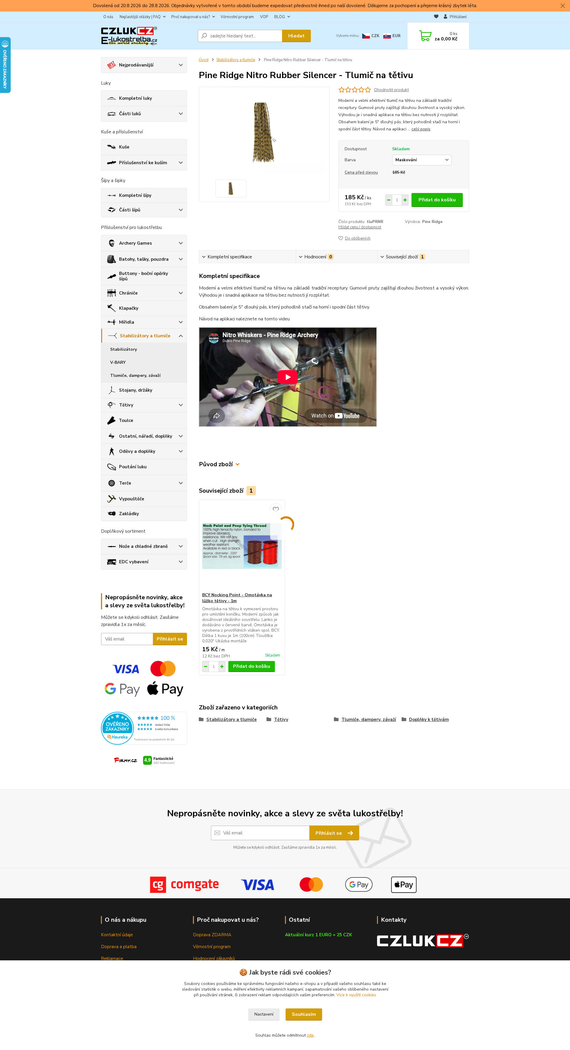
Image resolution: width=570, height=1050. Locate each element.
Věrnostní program (237, 17)
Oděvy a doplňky (137, 451)
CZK (375, 36)
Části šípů (129, 210)
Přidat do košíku (437, 200)
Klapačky (128, 308)
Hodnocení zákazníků (214, 959)
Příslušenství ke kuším (143, 163)
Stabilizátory (123, 349)
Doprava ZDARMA (212, 935)
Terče (125, 483)
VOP (264, 17)
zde (310, 1035)
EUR (396, 36)
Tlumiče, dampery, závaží (135, 375)
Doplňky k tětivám (429, 719)
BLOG (279, 17)
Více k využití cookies (356, 995)
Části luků (130, 114)
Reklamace (112, 959)
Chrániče (128, 293)
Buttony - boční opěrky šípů (143, 276)
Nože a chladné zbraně (143, 546)
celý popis (420, 129)
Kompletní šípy (135, 195)
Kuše (124, 147)
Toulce (126, 420)
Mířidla (126, 322)
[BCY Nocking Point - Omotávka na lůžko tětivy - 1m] (242, 546)
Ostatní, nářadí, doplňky (145, 436)
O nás (108, 17)
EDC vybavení (133, 562)
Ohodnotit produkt (391, 90)
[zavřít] (562, 6)
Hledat (296, 36)
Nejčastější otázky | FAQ (140, 17)
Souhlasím (304, 1014)
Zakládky (129, 514)
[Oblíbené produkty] (436, 17)
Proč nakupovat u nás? (190, 17)
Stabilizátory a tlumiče (145, 336)
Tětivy (126, 405)
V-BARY (118, 362)
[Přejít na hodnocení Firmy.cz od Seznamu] (144, 760)
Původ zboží (216, 464)
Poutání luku (133, 467)
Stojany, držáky (135, 390)
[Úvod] (147, 35)
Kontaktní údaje (117, 935)
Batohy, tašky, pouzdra (144, 259)
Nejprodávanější (136, 65)
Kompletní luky (135, 98)
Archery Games (135, 243)
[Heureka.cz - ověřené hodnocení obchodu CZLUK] (144, 728)
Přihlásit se (170, 639)
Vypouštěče (131, 499)
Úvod (203, 60)
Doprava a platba (119, 947)
